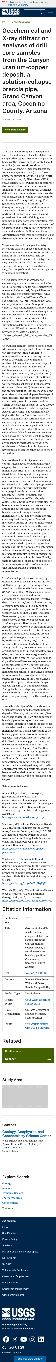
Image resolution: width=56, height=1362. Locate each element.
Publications (13, 1051)
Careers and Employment (15, 1276)
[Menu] (50, 12)
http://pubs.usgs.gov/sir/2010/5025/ (23, 817)
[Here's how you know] (28, 4)
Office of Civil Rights (13, 1295)
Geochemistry (10, 1202)
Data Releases (21, 21)
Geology (7, 1183)
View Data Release (15, 129)
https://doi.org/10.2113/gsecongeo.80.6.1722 (27, 900)
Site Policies (9, 1233)
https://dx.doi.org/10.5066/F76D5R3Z (24, 883)
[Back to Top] (45, 1351)
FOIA (5, 1227)
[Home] (11, 14)
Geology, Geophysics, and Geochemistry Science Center (26, 1134)
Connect (10, 1058)
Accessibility (9, 1221)
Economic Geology (12, 1192)
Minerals (7, 1188)
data (5, 21)
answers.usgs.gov (11, 1352)
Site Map (7, 1245)
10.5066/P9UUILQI (36, 973)
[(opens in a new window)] (6, 1339)
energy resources (12, 1197)
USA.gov (6, 1264)
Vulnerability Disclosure (15, 1270)
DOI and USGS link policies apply (20, 1251)
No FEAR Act (9, 1258)
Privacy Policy (9, 1239)
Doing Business (10, 1282)
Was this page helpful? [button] (30, 1359)
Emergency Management (15, 1289)
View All (7, 1208)
